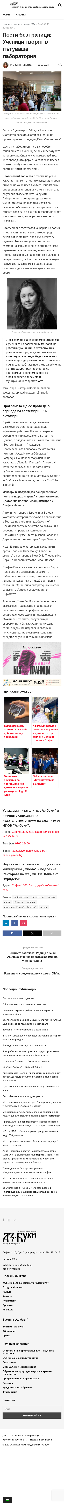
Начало (6, 24)
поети (7, 902)
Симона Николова (22, 65)
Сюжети (19, 902)
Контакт (7, 1296)
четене (44, 907)
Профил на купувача (41, 1439)
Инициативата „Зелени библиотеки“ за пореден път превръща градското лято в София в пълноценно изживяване (31, 1077)
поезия (52, 897)
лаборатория (21, 897)
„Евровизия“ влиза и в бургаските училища (26, 1061)
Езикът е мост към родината (18, 998)
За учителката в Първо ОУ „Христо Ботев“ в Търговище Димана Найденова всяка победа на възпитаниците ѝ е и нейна (30, 1191)
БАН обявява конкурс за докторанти (23, 1096)
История (8, 1383)
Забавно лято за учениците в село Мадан (26, 1029)
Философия (10, 1391)
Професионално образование (21, 1378)
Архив (6, 1335)
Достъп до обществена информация (21, 1435)
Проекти (8, 1305)
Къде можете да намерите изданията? (26, 1282)
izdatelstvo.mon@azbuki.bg (28, 850)
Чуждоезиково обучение (17, 1387)
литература (38, 897)
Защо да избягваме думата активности (24, 1045)
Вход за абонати (13, 1287)
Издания (21, 14)
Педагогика (9, 1362)
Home (6, 14)
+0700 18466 (10, 1258)
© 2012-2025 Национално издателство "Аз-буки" (26, 1445)
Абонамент (9, 1300)
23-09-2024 (43, 65)
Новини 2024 (29, 24)
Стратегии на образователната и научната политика (28, 1352)
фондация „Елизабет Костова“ (20, 907)
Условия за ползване (13, 1439)
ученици (31, 902)
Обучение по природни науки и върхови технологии (27, 1372)
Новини (16, 24)
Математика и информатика (19, 1366)
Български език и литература (20, 1357)
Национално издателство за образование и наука (32, 7)
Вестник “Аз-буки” (14, 1326)
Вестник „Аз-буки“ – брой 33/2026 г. (22, 1066)
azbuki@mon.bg (12, 855)
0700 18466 (22, 843)
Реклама (8, 1309)
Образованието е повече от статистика (24, 1004)
